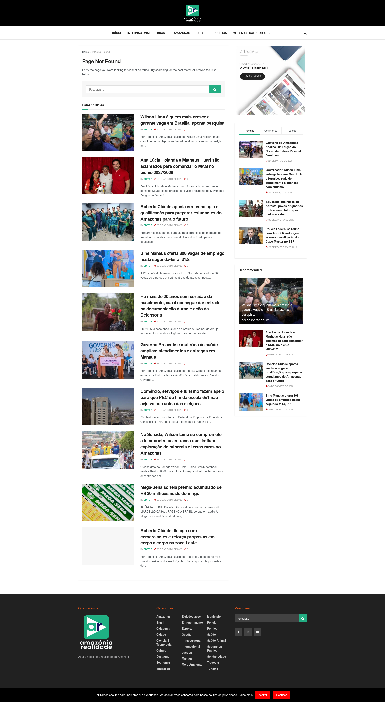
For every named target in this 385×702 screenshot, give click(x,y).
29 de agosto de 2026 (169, 363)
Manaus (187, 658)
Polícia (211, 622)
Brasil (162, 33)
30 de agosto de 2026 (169, 129)
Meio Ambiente (192, 664)
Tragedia (213, 662)
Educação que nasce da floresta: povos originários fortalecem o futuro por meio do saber (284, 207)
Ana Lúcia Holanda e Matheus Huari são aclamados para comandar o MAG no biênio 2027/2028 (179, 166)
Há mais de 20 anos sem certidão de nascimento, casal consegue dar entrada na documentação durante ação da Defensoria (180, 305)
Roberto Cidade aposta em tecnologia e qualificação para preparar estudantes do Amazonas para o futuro (180, 212)
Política (220, 33)
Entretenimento (192, 622)
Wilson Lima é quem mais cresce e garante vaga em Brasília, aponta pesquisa (182, 119)
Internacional (139, 33)
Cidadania (163, 628)
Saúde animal (216, 640)
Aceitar (262, 695)
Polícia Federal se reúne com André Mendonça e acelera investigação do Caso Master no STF (282, 235)
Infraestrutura (191, 640)
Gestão (187, 634)
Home (85, 51)
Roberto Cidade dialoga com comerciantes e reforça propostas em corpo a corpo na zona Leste (177, 536)
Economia (163, 662)
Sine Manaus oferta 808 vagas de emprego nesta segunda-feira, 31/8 (182, 256)
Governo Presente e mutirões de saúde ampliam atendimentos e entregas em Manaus (179, 350)
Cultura (161, 650)
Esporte (187, 628)
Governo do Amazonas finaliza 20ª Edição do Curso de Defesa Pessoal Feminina (283, 148)
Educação (163, 668)
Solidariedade (216, 656)
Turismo (212, 668)
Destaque (162, 656)
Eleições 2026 (191, 616)
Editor (148, 129)
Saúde (211, 634)
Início (116, 33)
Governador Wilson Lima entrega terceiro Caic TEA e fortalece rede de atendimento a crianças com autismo (284, 178)
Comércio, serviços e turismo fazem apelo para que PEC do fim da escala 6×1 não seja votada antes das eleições (182, 397)
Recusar (281, 695)
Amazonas (182, 33)
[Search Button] (215, 89)
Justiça (187, 652)
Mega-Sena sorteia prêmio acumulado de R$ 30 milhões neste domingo (181, 490)
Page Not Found (101, 51)
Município (214, 616)
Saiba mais (246, 695)
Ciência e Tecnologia (164, 642)
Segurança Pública (214, 648)
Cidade (202, 33)
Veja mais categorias (250, 33)
